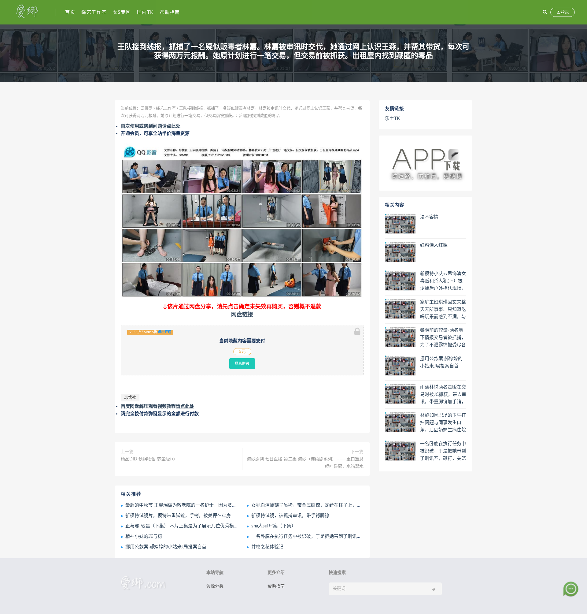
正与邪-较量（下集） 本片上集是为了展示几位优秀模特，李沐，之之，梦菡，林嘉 (209, 526)
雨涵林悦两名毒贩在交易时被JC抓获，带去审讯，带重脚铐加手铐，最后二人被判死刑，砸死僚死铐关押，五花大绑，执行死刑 (443, 395)
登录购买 (242, 363)
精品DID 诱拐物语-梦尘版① (148, 459)
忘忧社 (130, 398)
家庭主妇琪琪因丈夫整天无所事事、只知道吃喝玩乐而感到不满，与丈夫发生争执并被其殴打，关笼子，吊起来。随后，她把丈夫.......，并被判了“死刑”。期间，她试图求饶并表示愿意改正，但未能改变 (443, 310)
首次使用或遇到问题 (150, 126)
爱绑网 (147, 108)
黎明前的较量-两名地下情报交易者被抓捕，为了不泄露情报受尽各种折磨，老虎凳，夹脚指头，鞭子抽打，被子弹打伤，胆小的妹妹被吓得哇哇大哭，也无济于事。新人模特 (443, 338)
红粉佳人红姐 (434, 245)
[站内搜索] (545, 12)
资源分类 (214, 586)
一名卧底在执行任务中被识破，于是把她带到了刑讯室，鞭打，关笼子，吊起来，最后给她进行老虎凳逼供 (359, 536)
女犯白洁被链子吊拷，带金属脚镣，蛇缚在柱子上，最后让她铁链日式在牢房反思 (333, 505)
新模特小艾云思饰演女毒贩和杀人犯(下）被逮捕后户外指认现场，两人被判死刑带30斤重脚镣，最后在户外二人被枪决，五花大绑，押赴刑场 (443, 281)
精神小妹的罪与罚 (143, 536)
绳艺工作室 (94, 12)
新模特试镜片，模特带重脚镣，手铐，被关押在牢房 (178, 515)
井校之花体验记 (267, 547)
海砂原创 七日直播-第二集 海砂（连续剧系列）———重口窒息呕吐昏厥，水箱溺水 (305, 463)
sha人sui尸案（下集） (273, 526)
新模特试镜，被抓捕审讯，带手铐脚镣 (290, 515)
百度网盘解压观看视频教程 (157, 406)
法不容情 (429, 217)
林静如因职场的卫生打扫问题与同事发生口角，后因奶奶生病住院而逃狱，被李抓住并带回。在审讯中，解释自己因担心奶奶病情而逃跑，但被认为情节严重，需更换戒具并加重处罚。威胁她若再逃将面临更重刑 (443, 423)
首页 (70, 12)
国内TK (145, 12)
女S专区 (122, 12)
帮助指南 (170, 12)
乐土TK (392, 118)
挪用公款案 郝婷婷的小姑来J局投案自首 (165, 547)
